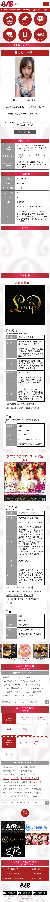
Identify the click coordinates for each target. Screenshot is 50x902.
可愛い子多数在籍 (10, 782)
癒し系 (32, 785)
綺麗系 (6, 677)
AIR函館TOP (13, 869)
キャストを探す (13, 874)
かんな (6, 778)
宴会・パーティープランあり (15, 785)
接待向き (33, 767)
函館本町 (15, 688)
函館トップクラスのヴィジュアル (17, 793)
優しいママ (19, 696)
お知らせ (36, 10)
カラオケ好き (35, 685)
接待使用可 (38, 793)
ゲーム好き (8, 692)
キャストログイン (42, 899)
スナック (24, 688)
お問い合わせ (37, 878)
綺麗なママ (8, 696)
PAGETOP (25, 813)
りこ (39, 775)
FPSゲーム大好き (20, 685)
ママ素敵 (24, 767)
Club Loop (26, 10)
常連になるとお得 (10, 775)
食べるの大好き (36, 688)
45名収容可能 (26, 771)
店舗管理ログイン (27, 899)
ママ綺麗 (15, 778)
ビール (6, 688)
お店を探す (37, 869)
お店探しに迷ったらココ (30, 782)
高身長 (33, 681)
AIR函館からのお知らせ (13, 878)
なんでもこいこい (10, 681)
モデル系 (24, 681)
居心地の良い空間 (27, 775)
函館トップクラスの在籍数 (30, 789)
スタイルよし (16, 677)
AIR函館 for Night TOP (10, 10)
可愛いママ (36, 692)
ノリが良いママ (32, 696)
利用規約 (37, 874)
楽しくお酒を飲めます (30, 778)
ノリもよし (29, 677)
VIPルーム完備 (9, 796)
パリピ (40, 681)
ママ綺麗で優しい (10, 771)
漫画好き (18, 692)
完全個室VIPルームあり (28, 796)
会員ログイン (13, 899)
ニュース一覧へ (25, 132)
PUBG (26, 692)
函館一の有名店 (9, 789)
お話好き (7, 685)
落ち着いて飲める (10, 767)
